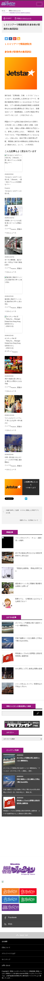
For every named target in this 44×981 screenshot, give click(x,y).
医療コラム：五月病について (29, 520)
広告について (6, 947)
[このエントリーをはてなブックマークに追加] (26, 499)
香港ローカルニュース (15, 10)
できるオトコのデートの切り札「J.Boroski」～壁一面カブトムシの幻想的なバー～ (13, 180)
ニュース (8, 228)
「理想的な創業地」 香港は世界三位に (28, 569)
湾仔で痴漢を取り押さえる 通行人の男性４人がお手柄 (13, 381)
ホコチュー (8, 351)
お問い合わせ (6, 965)
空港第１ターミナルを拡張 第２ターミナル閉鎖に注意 (13, 223)
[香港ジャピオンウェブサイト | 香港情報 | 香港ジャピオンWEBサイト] (8, 3)
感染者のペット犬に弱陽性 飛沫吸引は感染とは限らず (28, 585)
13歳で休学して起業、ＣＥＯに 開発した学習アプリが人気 (22, 511)
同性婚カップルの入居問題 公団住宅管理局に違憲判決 (28, 654)
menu (39, 4)
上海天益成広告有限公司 (13, 976)
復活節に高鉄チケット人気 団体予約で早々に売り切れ (13, 301)
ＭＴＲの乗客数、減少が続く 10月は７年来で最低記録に (13, 262)
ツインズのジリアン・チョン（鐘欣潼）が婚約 (28, 539)
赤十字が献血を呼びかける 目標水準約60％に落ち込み (28, 554)
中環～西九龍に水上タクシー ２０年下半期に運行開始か (13, 459)
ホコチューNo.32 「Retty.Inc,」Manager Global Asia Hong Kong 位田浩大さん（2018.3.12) (13, 343)
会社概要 (4, 941)
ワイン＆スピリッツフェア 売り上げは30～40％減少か (13, 420)
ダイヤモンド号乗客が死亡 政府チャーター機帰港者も (28, 624)
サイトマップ (6, 959)
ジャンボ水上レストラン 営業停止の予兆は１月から (28, 685)
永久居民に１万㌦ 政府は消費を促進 (28, 669)
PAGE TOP (24, 935)
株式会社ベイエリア (29, 976)
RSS (10, 924)
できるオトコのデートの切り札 (13, 192)
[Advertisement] (19, 836)
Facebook (12, 917)
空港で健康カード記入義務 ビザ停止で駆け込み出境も (28, 639)
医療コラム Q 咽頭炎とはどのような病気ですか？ (28, 600)
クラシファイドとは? (8, 953)
